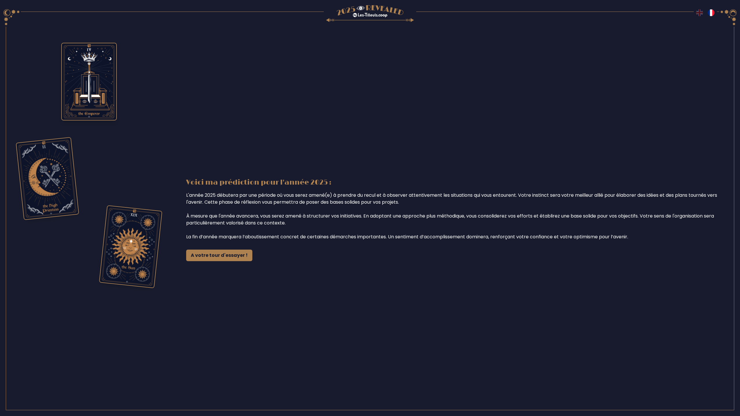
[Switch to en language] (699, 12)
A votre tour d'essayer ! (219, 255)
